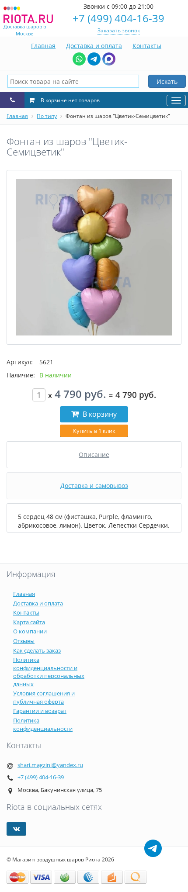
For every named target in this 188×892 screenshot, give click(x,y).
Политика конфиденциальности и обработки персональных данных (48, 672)
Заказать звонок (118, 30)
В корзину (99, 414)
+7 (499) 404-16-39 (118, 18)
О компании (30, 631)
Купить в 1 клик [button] (94, 431)
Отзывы (24, 641)
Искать (167, 81)
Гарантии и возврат (39, 711)
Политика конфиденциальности (43, 724)
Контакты (146, 45)
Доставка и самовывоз (94, 485)
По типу (47, 116)
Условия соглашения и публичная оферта (44, 697)
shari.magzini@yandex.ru (50, 765)
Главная (43, 45)
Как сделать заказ (37, 650)
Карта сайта (29, 622)
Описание (94, 454)
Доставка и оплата (94, 45)
